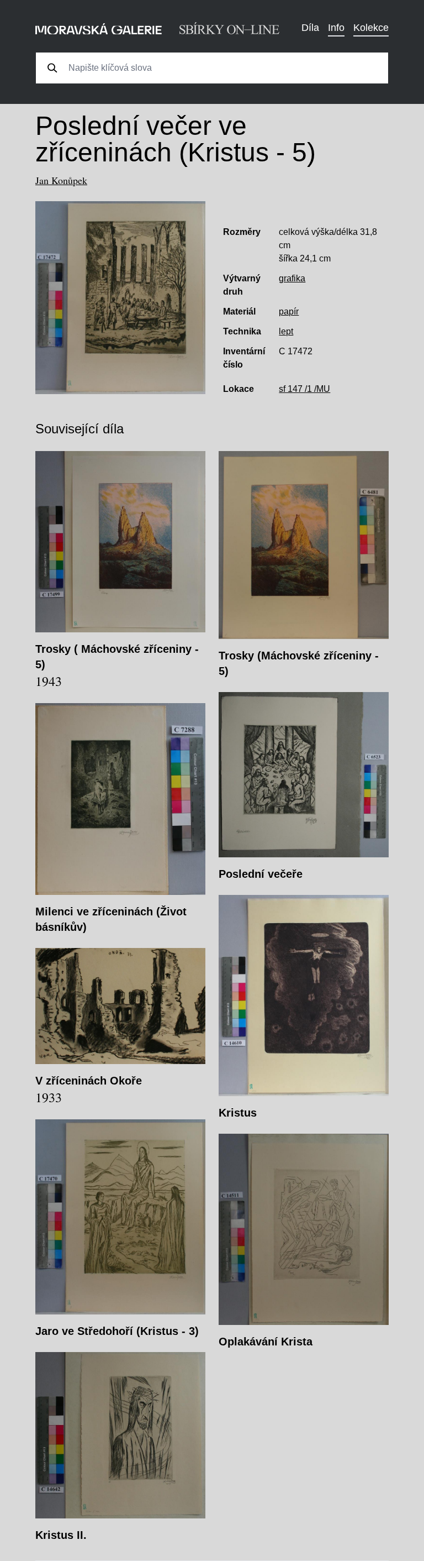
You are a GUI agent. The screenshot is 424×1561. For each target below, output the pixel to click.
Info (336, 27)
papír (289, 311)
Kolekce (371, 27)
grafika (292, 278)
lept (286, 331)
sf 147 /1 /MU (304, 389)
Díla (310, 27)
